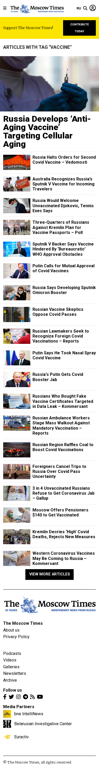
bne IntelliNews (28, 713)
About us (11, 630)
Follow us (12, 690)
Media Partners (18, 706)
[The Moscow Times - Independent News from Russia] (37, 8)
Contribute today (79, 28)
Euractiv (21, 736)
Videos (9, 660)
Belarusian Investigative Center (43, 723)
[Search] (85, 8)
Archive (10, 680)
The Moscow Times (23, 623)
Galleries (11, 666)
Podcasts (12, 653)
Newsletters (14, 673)
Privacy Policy (16, 636)
